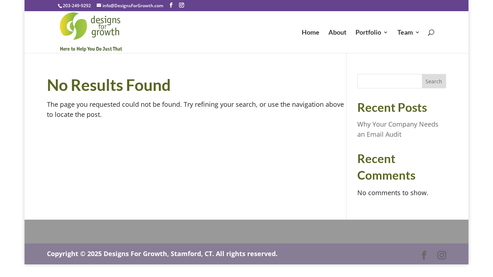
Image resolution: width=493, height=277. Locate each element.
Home (310, 33)
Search (434, 81)
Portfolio (368, 33)
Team (405, 33)
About (337, 33)
